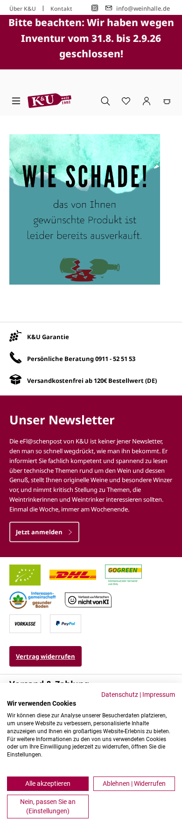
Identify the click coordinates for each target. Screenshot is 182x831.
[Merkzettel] (126, 100)
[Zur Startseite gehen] (49, 100)
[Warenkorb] (167, 100)
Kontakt (61, 9)
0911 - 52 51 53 (115, 358)
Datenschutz (119, 694)
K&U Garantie (48, 337)
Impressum (158, 694)
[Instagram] (94, 8)
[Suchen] (105, 100)
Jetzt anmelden (40, 532)
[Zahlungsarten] (25, 623)
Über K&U (22, 9)
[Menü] (16, 100)
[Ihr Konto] (146, 100)
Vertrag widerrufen (45, 656)
